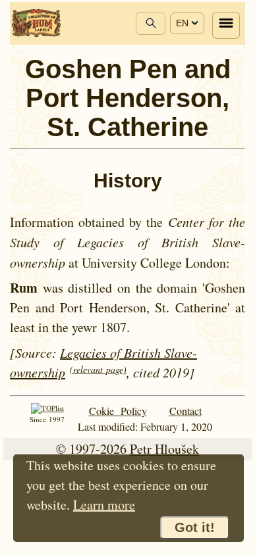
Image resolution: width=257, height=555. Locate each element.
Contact (185, 411)
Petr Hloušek (164, 449)
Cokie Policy (118, 411)
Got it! (195, 527)
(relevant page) (98, 369)
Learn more (104, 505)
